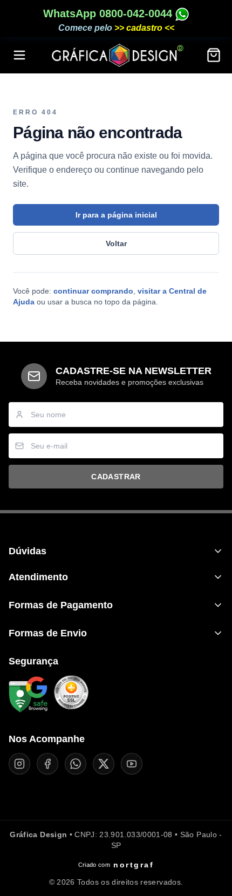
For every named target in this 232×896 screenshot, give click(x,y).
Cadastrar (115, 476)
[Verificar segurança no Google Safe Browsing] (28, 694)
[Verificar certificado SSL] (71, 694)
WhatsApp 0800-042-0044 (109, 13)
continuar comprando (93, 291)
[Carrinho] (213, 55)
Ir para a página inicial (116, 215)
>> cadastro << (144, 27)
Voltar (116, 243)
